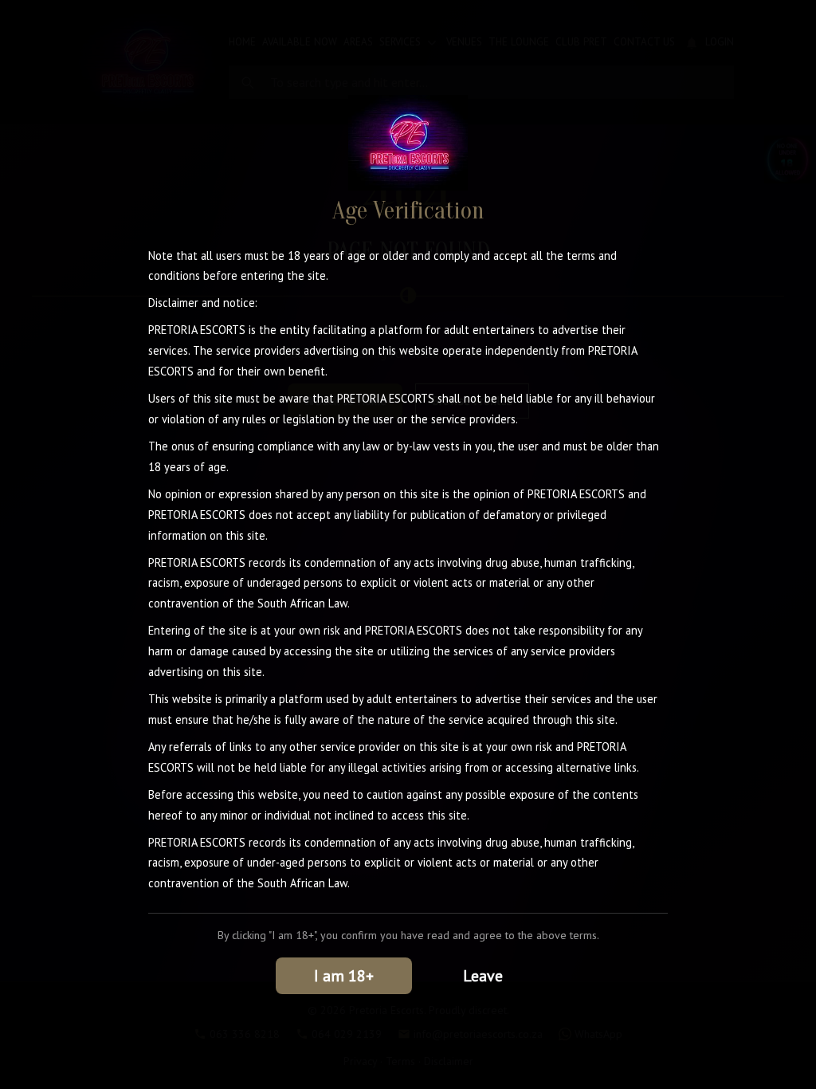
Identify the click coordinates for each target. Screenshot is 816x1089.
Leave (483, 975)
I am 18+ (344, 975)
